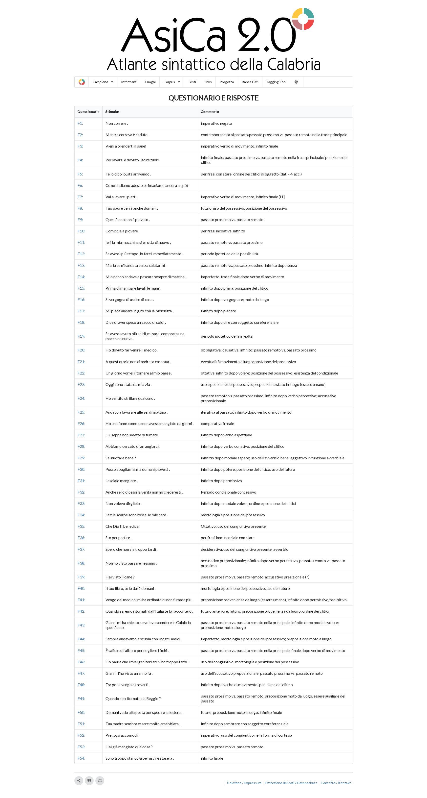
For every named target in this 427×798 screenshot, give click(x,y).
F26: (81, 423)
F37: (81, 549)
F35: (81, 526)
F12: (81, 253)
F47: (81, 673)
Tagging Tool (276, 82)
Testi (192, 82)
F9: (80, 219)
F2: (80, 134)
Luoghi (150, 82)
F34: (81, 514)
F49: (81, 698)
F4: (80, 159)
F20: (81, 350)
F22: (81, 373)
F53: (81, 746)
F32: (81, 492)
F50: (81, 712)
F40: (81, 588)
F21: (81, 361)
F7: (80, 196)
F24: (81, 398)
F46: (81, 661)
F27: (81, 434)
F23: (81, 384)
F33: (81, 503)
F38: (81, 563)
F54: (81, 758)
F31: (81, 480)
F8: (80, 208)
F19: (81, 336)
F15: (81, 288)
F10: (81, 230)
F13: (81, 265)
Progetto (227, 82)
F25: (81, 412)
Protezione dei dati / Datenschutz (291, 783)
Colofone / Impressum (244, 783)
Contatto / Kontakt (336, 783)
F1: (80, 123)
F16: (81, 299)
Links (208, 82)
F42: (81, 611)
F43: (81, 625)
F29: (81, 457)
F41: (81, 599)
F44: (81, 638)
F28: (81, 446)
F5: (80, 174)
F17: (81, 310)
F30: (81, 469)
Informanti (129, 82)
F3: (80, 146)
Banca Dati (250, 82)
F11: (81, 242)
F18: (81, 322)
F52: (81, 735)
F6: (80, 185)
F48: (81, 684)
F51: (81, 723)
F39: (81, 576)
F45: (81, 650)
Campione (100, 82)
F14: (81, 276)
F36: (81, 537)
